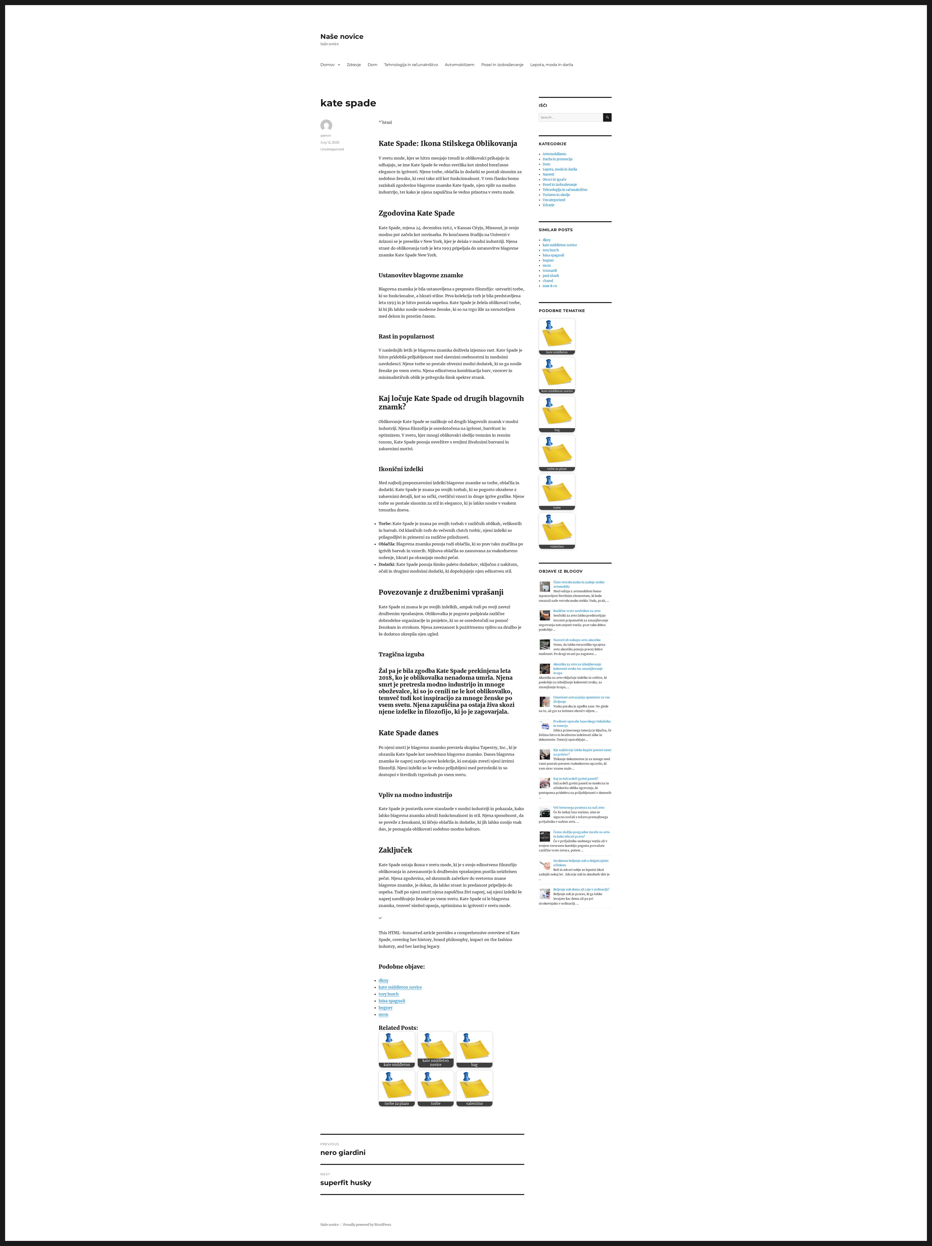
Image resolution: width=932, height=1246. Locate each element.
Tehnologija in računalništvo (411, 64)
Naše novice (342, 36)
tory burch (389, 994)
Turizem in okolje (556, 195)
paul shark (551, 276)
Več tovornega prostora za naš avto (578, 807)
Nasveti (548, 174)
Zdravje (354, 64)
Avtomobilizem (459, 64)
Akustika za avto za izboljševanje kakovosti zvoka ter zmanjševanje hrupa (578, 668)
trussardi (550, 271)
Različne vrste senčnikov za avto (576, 611)
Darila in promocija (557, 159)
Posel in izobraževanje (502, 64)
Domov (327, 64)
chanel (548, 281)
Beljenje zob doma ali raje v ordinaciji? (581, 889)
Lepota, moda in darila (551, 64)
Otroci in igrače (554, 180)
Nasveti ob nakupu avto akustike (577, 640)
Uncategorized (332, 149)
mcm (383, 1014)
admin (325, 135)
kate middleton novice (400, 987)
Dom (372, 64)
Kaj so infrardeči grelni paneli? (575, 778)
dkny (383, 980)
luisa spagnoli (392, 1000)
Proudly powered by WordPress (367, 1225)
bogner (385, 1007)
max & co (550, 286)
